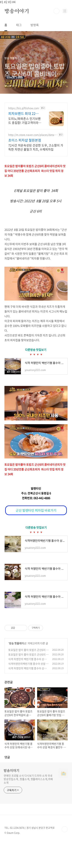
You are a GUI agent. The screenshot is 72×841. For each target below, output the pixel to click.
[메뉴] (65, 11)
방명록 (34, 25)
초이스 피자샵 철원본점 (24, 140)
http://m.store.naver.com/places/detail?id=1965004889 (32, 134)
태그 (19, 25)
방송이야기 (16, 11)
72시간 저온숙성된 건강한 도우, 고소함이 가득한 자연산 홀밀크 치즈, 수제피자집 (35, 147)
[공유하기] (18, 628)
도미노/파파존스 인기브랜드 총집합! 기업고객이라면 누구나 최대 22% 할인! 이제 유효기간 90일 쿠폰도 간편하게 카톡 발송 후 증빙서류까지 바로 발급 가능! (24, 120)
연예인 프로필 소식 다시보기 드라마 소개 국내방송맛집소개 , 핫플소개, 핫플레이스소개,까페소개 (28, 779)
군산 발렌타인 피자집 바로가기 (36, 510)
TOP (65, 829)
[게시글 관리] (23, 628)
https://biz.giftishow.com (23, 108)
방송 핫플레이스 (17, 643)
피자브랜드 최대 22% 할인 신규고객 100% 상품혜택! (24, 113)
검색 (56, 11)
